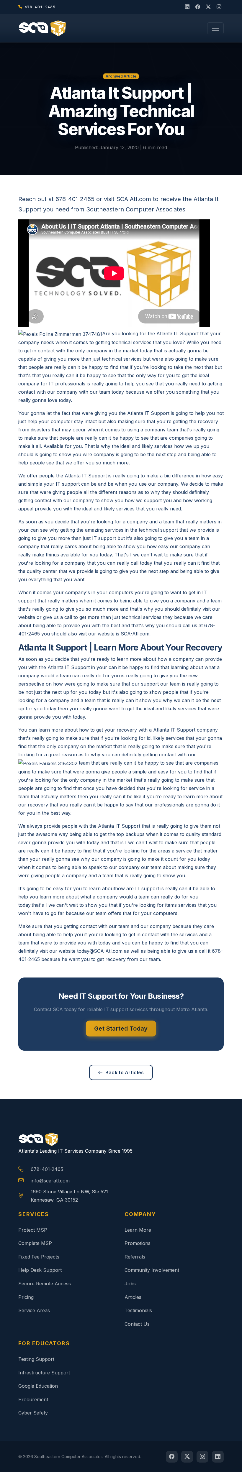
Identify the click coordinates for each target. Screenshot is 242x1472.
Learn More (138, 1230)
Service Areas (34, 1310)
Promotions (138, 1243)
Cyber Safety (33, 1413)
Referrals (135, 1257)
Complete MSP (35, 1243)
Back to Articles (124, 1072)
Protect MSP (32, 1230)
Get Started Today (121, 1028)
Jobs (130, 1284)
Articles (133, 1297)
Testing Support (36, 1359)
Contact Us (137, 1324)
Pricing (26, 1297)
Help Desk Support (40, 1270)
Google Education (38, 1386)
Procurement (33, 1399)
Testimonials (138, 1310)
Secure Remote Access (44, 1284)
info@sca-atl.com (50, 1181)
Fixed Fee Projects (38, 1257)
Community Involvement (152, 1270)
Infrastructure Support (44, 1373)
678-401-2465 (47, 1169)
